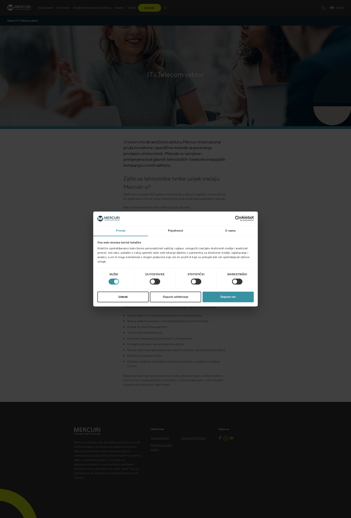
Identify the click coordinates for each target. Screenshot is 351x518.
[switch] (155, 282)
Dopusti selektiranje (175, 296)
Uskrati (123, 296)
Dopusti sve (228, 296)
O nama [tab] (230, 230)
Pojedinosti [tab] (175, 230)
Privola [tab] (120, 230)
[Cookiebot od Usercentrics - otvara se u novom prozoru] (238, 218)
